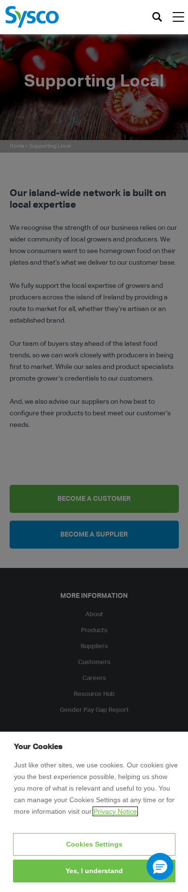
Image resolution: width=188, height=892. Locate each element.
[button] (160, 866)
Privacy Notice (115, 811)
